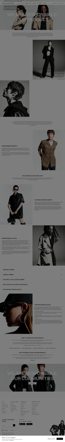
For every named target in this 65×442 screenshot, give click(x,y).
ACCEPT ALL (59, 438)
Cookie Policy (12, 440)
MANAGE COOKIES (51, 438)
